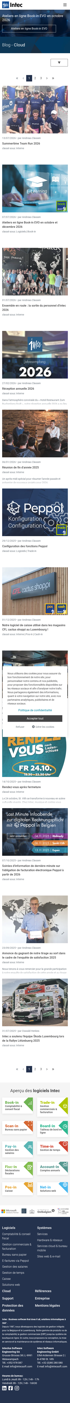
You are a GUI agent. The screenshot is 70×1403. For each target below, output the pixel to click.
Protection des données (12, 1308)
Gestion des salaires (15, 1266)
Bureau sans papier (14, 1254)
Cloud (6, 1291)
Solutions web (11, 1284)
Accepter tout (35, 718)
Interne (20, 148)
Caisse (6, 1279)
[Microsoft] (10, 1211)
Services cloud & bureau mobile (52, 1248)
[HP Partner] (24, 1211)
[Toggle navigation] (65, 5)
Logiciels (21, 231)
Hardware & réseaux (49, 1240)
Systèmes (44, 1228)
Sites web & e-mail (48, 1256)
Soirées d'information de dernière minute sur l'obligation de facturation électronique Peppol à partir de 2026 (33, 870)
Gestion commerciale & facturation (16, 1246)
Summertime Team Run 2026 (21, 143)
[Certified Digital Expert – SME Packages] (63, 1211)
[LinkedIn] (4, 1388)
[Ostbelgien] (46, 1211)
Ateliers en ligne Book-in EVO (29, 28)
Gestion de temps (13, 1272)
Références (43, 1291)
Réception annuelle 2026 (18, 388)
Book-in (31, 231)
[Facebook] (10, 1388)
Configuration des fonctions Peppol (24, 546)
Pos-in (29, 634)
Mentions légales (47, 1305)
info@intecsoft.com (21, 1366)
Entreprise (42, 1298)
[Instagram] (17, 1388)
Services (42, 1234)
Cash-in (38, 634)
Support (7, 1298)
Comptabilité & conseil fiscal (16, 1236)
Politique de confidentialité (35, 710)
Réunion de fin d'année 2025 (20, 467)
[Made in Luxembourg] (32, 1211)
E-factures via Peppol (15, 1260)
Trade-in (31, 551)
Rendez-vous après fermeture (21, 787)
